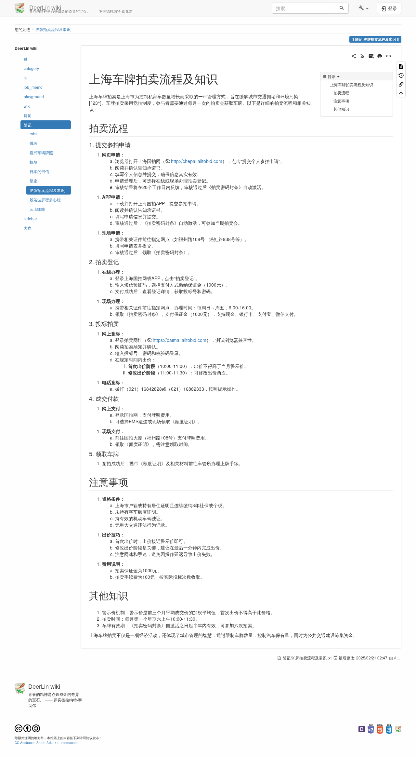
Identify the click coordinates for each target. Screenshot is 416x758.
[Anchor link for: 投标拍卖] (122, 323)
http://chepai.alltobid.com (196, 161)
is (25, 77)
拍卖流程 (341, 92)
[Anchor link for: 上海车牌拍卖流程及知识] (224, 78)
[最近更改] (362, 55)
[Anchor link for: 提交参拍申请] (133, 144)
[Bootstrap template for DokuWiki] (361, 728)
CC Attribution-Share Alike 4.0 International (47, 742)
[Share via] (354, 55)
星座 (33, 180)
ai (25, 58)
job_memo (33, 87)
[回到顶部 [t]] (401, 92)
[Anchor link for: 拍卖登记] (122, 261)
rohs (33, 133)
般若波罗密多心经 (45, 199)
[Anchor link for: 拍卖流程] (133, 127)
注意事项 (341, 100)
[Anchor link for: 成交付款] (122, 398)
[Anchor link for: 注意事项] (133, 481)
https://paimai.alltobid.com (179, 340)
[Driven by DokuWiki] (398, 728)
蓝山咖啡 (37, 209)
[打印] (380, 55)
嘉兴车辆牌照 (41, 152)
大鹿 (28, 228)
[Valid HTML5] (380, 728)
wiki (27, 106)
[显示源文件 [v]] (401, 66)
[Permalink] (388, 55)
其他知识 (341, 109)
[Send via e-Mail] (371, 55)
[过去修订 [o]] (401, 75)
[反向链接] (401, 84)
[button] (363, 8)
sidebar (30, 218)
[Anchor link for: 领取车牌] (122, 453)
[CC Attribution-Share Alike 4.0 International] (27, 727)
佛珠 (33, 143)
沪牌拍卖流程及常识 (53, 29)
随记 (28, 125)
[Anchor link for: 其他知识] (133, 595)
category (31, 68)
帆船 (33, 162)
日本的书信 (39, 171)
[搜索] (342, 8)
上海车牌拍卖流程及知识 (351, 84)
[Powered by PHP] (371, 728)
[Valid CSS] (389, 728)
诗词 (28, 115)
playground (34, 96)
